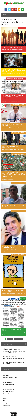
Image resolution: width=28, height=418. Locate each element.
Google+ (12, 9)
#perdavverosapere (7, 386)
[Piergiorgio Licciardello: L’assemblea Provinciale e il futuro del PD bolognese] (13, 93)
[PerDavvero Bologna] (14, 5)
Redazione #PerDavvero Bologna (12, 23)
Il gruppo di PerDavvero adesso (12, 47)
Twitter (9, 9)
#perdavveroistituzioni (7, 384)
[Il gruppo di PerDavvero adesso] (13, 45)
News (24, 54)
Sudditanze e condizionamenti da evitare (12, 330)
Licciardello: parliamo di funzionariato (10, 147)
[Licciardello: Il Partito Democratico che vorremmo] (13, 122)
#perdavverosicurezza (7, 389)
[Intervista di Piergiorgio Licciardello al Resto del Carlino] (13, 244)
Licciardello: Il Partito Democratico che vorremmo (13, 125)
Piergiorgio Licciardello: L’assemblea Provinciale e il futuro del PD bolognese (13, 97)
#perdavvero (22, 28)
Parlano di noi (21, 78)
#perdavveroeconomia (7, 382)
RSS (19, 9)
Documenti (5, 396)
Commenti (15, 78)
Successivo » (19, 338)
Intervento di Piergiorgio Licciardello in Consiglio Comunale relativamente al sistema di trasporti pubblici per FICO (13, 174)
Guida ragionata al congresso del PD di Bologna (12, 291)
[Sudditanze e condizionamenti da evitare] (13, 327)
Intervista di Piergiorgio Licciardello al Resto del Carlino (13, 247)
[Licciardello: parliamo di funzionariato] (13, 144)
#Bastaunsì (5, 375)
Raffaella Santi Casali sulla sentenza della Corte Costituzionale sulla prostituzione (13, 70)
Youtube (15, 9)
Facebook (6, 9)
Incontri (4, 398)
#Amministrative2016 (7, 373)
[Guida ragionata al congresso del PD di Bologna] (13, 288)
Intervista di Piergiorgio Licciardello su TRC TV (13, 206)
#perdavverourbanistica (8, 391)
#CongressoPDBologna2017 (18, 104)
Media (4, 400)
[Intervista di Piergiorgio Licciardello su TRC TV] (13, 203)
